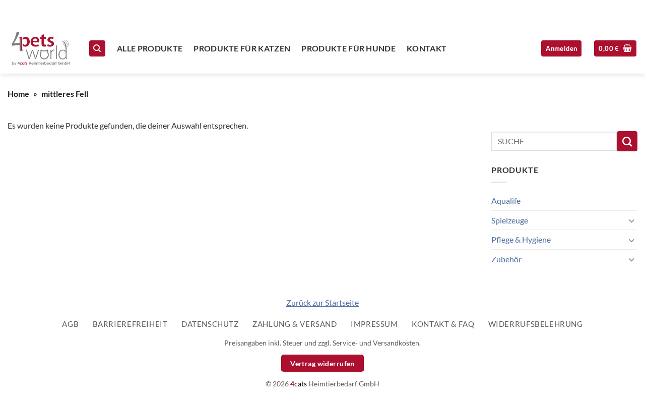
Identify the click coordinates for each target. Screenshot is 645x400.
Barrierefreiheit (130, 323)
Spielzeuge (509, 220)
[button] (615, 48)
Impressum (374, 323)
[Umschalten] (631, 220)
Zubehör (506, 259)
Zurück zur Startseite (322, 302)
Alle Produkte (149, 48)
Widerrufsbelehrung (535, 323)
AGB (70, 323)
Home (18, 93)
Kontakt (426, 48)
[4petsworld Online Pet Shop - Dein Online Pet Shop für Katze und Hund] (40, 48)
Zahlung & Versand (294, 323)
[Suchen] (97, 48)
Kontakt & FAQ (443, 323)
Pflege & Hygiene (521, 239)
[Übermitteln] (627, 141)
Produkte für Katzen (242, 48)
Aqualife (506, 200)
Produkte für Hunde (348, 48)
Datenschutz (210, 323)
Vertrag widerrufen (322, 363)
